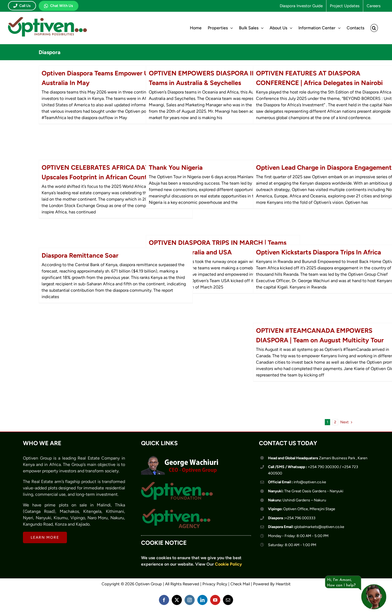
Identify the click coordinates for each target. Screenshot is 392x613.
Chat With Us (61, 5)
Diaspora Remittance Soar (80, 255)
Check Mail (240, 584)
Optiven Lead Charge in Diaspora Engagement (324, 167)
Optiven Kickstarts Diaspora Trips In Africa (318, 252)
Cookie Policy (228, 564)
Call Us (25, 5)
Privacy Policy (214, 584)
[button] (374, 28)
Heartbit (283, 584)
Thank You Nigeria (176, 167)
